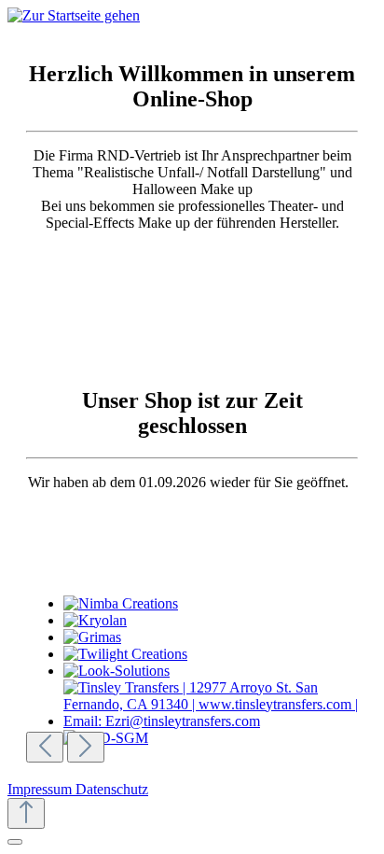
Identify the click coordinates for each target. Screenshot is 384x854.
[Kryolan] (217, 620)
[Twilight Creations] (217, 654)
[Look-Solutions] (217, 671)
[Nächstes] (85, 747)
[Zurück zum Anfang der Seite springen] (26, 813)
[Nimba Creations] (217, 603)
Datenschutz (111, 789)
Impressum (41, 789)
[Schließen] (14, 842)
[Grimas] (217, 637)
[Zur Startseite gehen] (73, 15)
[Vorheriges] (44, 747)
